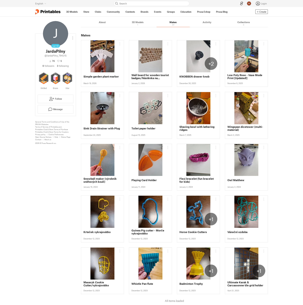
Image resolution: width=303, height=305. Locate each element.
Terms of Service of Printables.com (48, 127)
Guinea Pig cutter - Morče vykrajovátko (147, 232)
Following (63, 65)
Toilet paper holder (143, 128)
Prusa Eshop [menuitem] (203, 11)
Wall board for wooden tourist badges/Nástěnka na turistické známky (150, 77)
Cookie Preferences (56, 134)
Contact (38, 139)
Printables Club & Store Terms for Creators (51, 132)
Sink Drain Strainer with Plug (101, 128)
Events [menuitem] (157, 11)
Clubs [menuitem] (98, 11)
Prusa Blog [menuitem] (222, 11)
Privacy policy (40, 134)
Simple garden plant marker (101, 76)
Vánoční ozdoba (237, 231)
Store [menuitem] (86, 11)
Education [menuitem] (186, 11)
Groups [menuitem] (171, 11)
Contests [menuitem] (130, 11)
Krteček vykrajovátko (97, 231)
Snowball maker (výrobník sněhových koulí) (100, 180)
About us (47, 139)
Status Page (65, 137)
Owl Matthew (235, 180)
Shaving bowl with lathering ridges (196, 128)
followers (48, 65)
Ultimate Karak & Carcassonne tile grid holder (245, 284)
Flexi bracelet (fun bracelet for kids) (196, 180)
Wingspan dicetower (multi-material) (245, 128)
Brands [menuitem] (144, 11)
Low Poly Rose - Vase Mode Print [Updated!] (244, 77)
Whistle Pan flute (142, 283)
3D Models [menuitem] (72, 11)
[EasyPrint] (241, 3)
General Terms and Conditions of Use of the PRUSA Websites (52, 123)
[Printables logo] (47, 12)
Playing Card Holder (144, 180)
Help (56, 137)
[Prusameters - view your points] (249, 3)
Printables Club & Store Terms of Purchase (51, 129)
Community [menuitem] (113, 11)
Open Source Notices (43, 137)
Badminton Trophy (191, 283)
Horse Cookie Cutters (193, 231)
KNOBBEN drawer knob (194, 76)
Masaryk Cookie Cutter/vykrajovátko (96, 284)
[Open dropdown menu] (73, 37)
